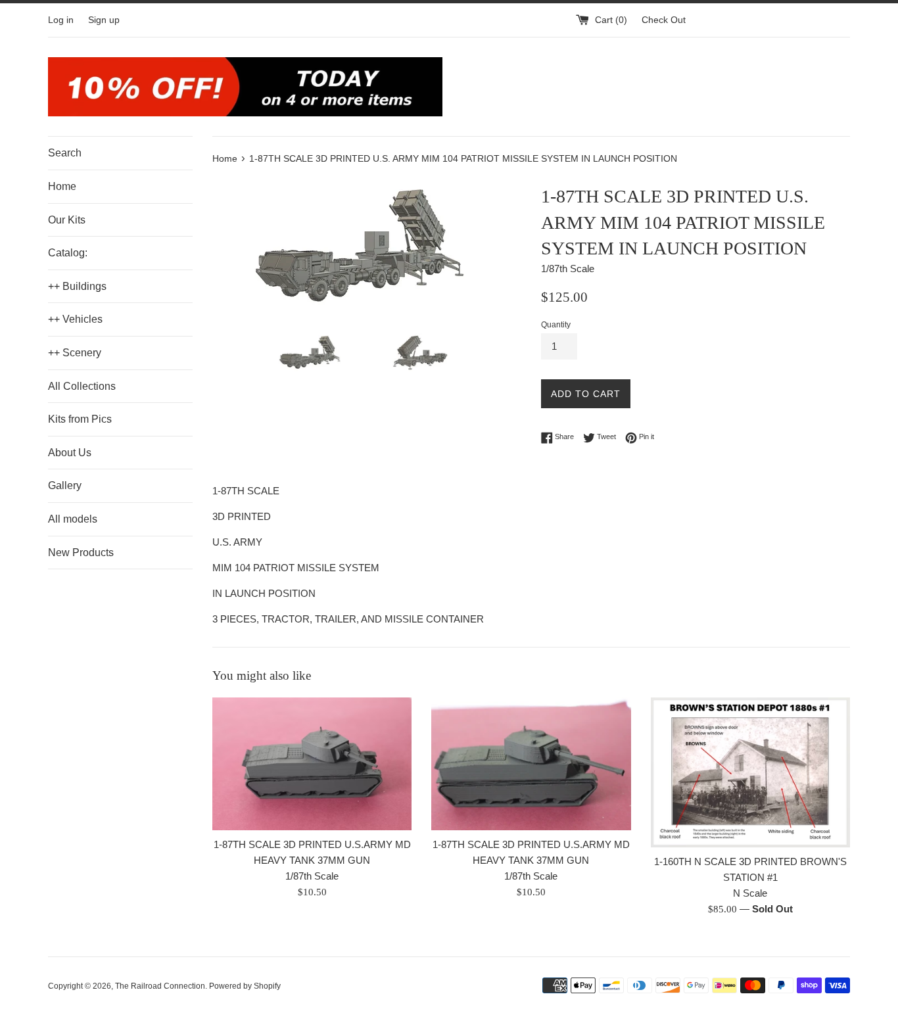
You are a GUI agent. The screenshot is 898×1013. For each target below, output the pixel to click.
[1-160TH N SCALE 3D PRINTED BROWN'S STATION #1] (750, 772)
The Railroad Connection (160, 986)
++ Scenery (74, 352)
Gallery (65, 485)
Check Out (664, 20)
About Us (69, 452)
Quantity (556, 324)
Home (62, 186)
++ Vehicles (75, 319)
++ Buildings (77, 286)
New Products (81, 552)
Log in (61, 20)
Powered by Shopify (245, 986)
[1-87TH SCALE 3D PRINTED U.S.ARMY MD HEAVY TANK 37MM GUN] (312, 763)
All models (72, 519)
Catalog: (67, 252)
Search (65, 152)
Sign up (104, 20)
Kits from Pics (80, 419)
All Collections (82, 386)
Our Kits (66, 219)
